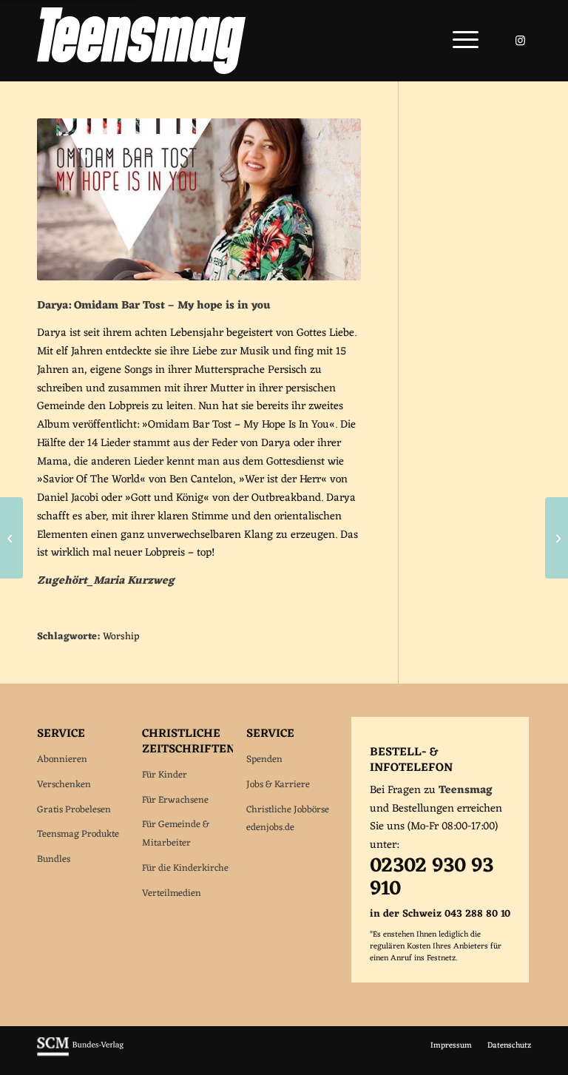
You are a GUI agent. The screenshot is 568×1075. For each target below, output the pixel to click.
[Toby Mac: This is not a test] (556, 538)
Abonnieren (62, 759)
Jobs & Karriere (278, 784)
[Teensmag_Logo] (141, 40)
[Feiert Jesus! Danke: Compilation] (11, 538)
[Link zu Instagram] (520, 41)
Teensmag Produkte (78, 834)
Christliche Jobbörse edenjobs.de (287, 819)
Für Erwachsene (175, 800)
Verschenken (64, 784)
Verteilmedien (171, 893)
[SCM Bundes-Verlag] (80, 1054)
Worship (121, 637)
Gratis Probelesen (74, 809)
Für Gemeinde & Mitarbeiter (175, 834)
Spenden (264, 759)
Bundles (53, 859)
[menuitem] (458, 40)
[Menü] (458, 40)
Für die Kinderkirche (185, 868)
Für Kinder (164, 774)
